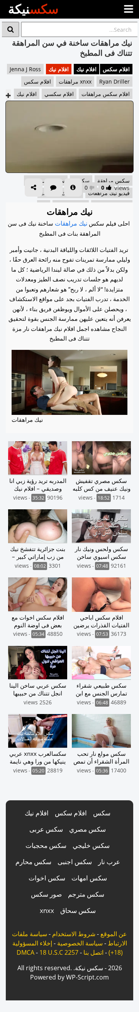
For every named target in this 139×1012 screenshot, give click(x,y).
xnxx (47, 910)
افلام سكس (116, 69)
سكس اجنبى (75, 861)
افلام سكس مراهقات (105, 94)
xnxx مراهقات (75, 81)
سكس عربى (46, 829)
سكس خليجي (91, 845)
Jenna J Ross (25, 69)
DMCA (25, 952)
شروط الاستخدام (73, 934)
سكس (101, 812)
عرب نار (109, 861)
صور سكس (46, 894)
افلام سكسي (59, 94)
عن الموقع (113, 934)
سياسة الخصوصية (80, 943)
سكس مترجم (86, 894)
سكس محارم (33, 861)
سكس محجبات (45, 845)
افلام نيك (86, 69)
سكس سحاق (78, 910)
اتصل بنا (93, 952)
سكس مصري (87, 829)
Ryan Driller (114, 81)
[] (10, 29)
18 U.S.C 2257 (58, 952)
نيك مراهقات (71, 223)
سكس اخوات (47, 877)
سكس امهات (89, 877)
